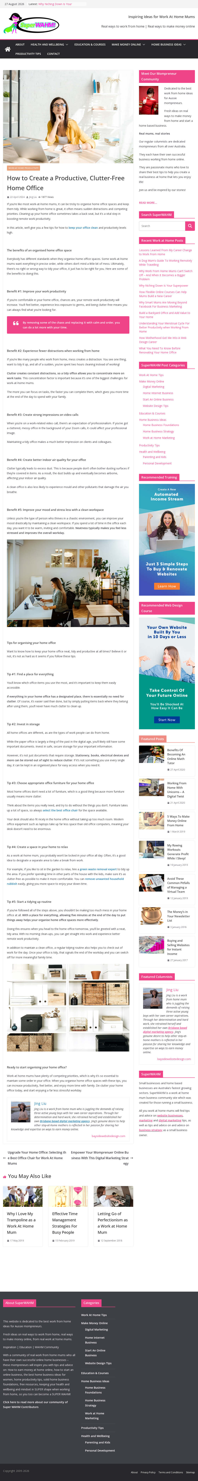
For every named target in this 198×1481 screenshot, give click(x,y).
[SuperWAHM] (7, 49)
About (20, 44)
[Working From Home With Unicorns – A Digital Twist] (151, 794)
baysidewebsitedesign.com (108, 1136)
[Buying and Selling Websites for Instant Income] (151, 951)
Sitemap (190, 1472)
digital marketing (170, 1120)
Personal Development (157, 463)
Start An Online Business (158, 399)
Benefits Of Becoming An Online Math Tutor (176, 756)
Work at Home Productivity (23, 168)
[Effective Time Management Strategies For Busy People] (68, 1189)
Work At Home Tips (151, 375)
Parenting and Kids (154, 457)
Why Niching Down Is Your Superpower (163, 285)
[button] (66, 44)
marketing (146, 1120)
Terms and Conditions (171, 1472)
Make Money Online (126, 44)
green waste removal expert (98, 869)
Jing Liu (33, 197)
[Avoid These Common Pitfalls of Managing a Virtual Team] (151, 889)
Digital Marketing (153, 386)
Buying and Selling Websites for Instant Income (178, 947)
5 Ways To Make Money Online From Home (178, 820)
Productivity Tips (28, 54)
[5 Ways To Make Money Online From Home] (151, 825)
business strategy (150, 1130)
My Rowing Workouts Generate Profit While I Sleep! (178, 851)
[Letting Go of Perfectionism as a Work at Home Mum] (113, 1189)
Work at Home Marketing (159, 438)
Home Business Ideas (166, 44)
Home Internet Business (158, 393)
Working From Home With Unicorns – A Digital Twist (176, 789)
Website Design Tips (155, 406)
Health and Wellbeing (47, 44)
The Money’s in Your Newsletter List (178, 916)
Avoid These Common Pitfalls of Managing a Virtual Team (178, 885)
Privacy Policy (148, 1472)
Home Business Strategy (158, 431)
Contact (53, 54)
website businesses (170, 1115)
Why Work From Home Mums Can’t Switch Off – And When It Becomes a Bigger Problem (165, 275)
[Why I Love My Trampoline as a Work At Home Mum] (23, 1189)
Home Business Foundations (161, 425)
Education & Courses (90, 44)
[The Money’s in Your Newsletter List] (151, 920)
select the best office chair (60, 810)
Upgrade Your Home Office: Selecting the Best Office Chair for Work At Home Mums (37, 1158)
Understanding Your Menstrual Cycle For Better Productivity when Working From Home (164, 327)
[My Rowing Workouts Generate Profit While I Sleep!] (151, 856)
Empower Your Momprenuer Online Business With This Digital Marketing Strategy (100, 1158)
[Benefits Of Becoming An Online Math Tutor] (151, 761)
